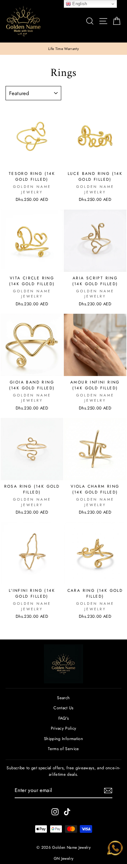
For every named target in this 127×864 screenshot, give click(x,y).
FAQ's (63, 718)
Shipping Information (63, 739)
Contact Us (63, 708)
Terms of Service (63, 749)
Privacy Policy (64, 728)
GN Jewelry (63, 858)
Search (63, 698)
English (79, 3)
